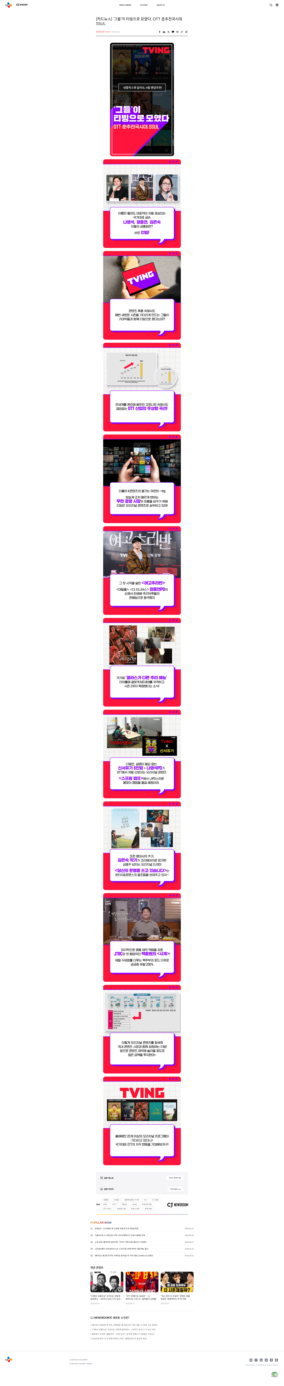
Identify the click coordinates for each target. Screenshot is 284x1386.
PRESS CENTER (125, 5)
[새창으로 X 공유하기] (168, 32)
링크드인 (261, 1360)
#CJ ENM (155, 1200)
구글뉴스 (271, 1360)
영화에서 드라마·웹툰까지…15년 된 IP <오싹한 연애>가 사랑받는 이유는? (123, 1333)
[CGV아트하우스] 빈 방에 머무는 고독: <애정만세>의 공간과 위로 (119, 1338)
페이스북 (256, 1360)
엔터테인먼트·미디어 (103, 32)
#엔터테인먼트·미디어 (131, 1200)
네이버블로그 (266, 1360)
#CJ (145, 1200)
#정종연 (105, 1200)
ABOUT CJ (161, 5)
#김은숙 (124, 1204)
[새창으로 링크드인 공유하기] (164, 32)
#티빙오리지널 (146, 1204)
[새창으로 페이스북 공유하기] (159, 32)
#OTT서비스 (107, 1209)
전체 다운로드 (174, 1189)
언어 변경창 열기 (277, 5)
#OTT (114, 1204)
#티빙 (105, 1204)
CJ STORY (144, 5)
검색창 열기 (271, 5)
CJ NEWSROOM (9, 5)
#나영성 (116, 1200)
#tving (134, 1204)
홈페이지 (276, 1360)
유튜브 (251, 1360)
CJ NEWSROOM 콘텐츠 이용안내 (80, 1364)
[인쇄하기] (186, 32)
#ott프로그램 (121, 1209)
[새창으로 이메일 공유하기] (177, 32)
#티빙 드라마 (135, 1209)
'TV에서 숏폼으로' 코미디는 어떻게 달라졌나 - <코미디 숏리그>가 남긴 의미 (124, 1329)
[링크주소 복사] (182, 32)
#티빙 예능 (148, 1209)
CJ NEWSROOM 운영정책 (78, 1360)
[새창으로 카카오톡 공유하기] (173, 32)
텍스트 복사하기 (174, 1178)
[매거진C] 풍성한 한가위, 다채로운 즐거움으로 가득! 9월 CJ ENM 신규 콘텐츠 (125, 1324)
